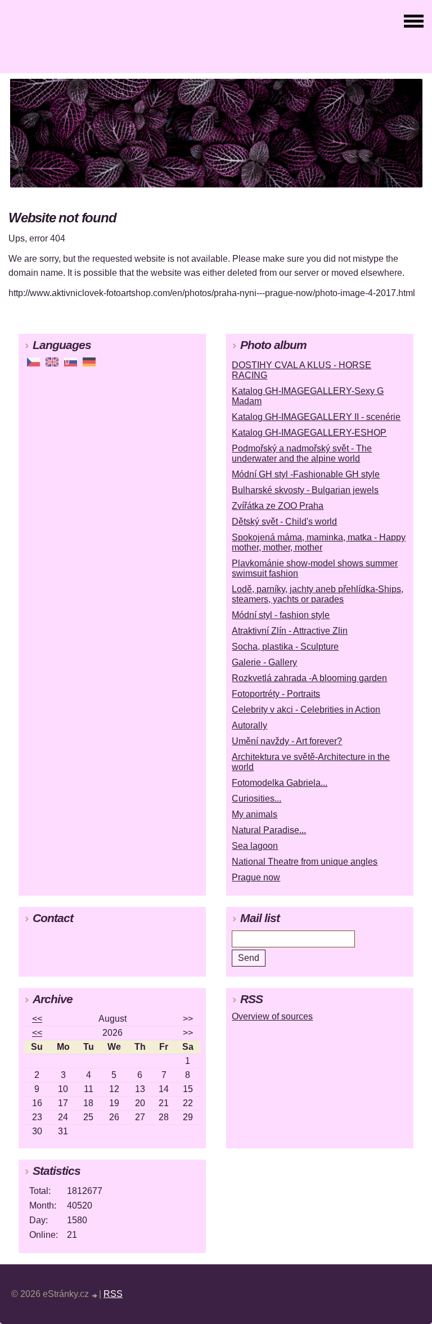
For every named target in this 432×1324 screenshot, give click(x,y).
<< (37, 1018)
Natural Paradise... (269, 830)
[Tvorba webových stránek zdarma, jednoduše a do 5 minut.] (95, 1295)
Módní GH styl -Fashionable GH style (306, 474)
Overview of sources (272, 1016)
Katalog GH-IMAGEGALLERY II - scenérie (316, 417)
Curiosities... (256, 798)
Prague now (256, 877)
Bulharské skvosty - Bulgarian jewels (305, 490)
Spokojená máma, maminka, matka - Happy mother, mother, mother (319, 542)
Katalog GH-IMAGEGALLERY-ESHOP (309, 432)
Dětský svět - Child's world (284, 521)
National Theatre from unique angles (304, 861)
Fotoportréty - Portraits (276, 694)
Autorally (249, 725)
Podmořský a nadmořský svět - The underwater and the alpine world (302, 453)
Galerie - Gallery (264, 662)
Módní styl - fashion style (281, 615)
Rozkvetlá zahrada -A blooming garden (309, 678)
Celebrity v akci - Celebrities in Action (306, 709)
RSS (113, 1294)
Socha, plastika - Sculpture (285, 646)
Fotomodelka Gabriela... (279, 783)
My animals (254, 814)
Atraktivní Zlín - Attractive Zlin (290, 631)
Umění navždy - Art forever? (287, 741)
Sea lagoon (255, 846)
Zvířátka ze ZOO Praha (277, 506)
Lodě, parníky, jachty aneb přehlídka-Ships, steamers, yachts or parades (317, 594)
